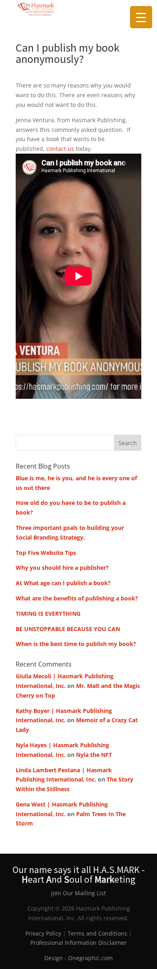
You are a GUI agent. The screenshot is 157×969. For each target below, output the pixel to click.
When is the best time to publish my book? (76, 644)
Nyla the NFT (94, 755)
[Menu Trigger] (141, 17)
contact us (60, 148)
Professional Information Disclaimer (78, 942)
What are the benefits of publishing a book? (77, 598)
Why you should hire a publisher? (62, 567)
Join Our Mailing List (78, 893)
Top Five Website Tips (46, 552)
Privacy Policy (43, 933)
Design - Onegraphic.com (78, 958)
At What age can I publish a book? (63, 583)
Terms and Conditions (97, 933)
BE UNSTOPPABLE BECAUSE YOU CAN (69, 629)
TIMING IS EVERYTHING (48, 613)
